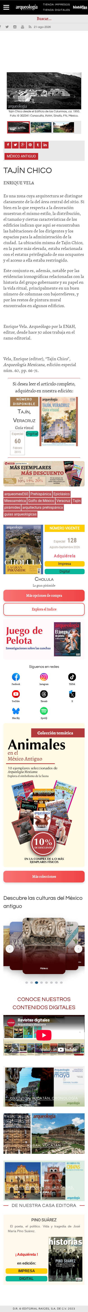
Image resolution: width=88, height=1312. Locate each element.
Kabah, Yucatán (44, 1145)
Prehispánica (40, 494)
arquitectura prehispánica (42, 507)
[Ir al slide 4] (41, 982)
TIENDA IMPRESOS (56, 5)
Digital (32, 433)
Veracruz (63, 501)
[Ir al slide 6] (51, 982)
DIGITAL (26, 1278)
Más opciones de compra (44, 595)
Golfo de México (41, 501)
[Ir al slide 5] (46, 982)
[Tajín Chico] (18, 127)
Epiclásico (61, 494)
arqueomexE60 (16, 494)
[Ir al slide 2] (31, 982)
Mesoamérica (15, 501)
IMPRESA (26, 1271)
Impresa (64, 564)
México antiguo (21, 156)
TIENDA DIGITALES (56, 10)
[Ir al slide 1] (26, 982)
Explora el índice (44, 609)
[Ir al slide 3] (36, 982)
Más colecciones (44, 876)
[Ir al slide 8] (61, 982)
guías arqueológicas (20, 514)
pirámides (12, 507)
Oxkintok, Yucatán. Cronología (44, 1098)
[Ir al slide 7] (56, 982)
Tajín (77, 501)
